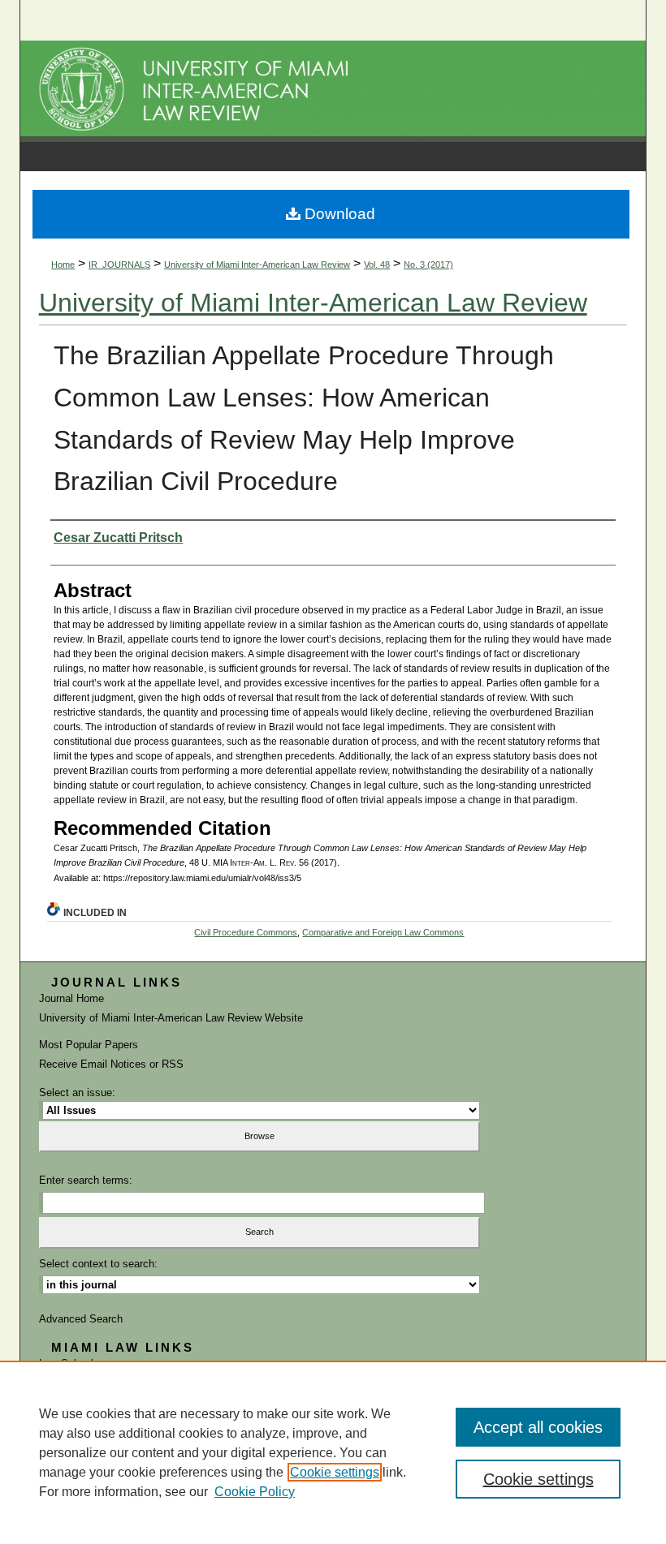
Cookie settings (334, 1472)
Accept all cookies (538, 1427)
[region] (333, 1452)
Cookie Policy (254, 1492)
